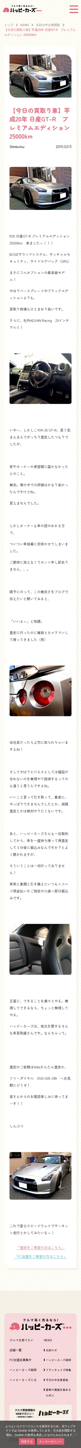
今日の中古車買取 (48, 25)
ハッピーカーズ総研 (23, 1370)
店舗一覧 (16, 1350)
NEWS (24, 25)
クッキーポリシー (50, 1441)
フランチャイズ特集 (58, 1370)
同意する (27, 1441)
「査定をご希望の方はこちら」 (40, 1247)
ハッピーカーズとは (23, 1380)
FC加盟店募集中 (21, 1360)
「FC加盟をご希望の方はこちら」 (40, 1256)
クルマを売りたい (22, 1340)
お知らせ (51, 1350)
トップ (8, 25)
